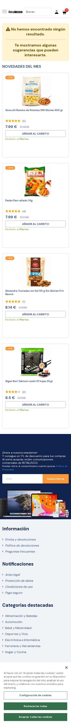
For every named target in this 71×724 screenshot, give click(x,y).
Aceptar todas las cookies (35, 717)
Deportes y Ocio (16, 634)
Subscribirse (55, 478)
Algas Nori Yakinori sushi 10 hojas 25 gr (29, 381)
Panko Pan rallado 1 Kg (19, 200)
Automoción (13, 622)
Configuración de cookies (35, 695)
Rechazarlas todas (35, 706)
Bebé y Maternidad (18, 628)
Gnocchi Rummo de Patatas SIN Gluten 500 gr (34, 110)
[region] (35, 693)
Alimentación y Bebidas (21, 616)
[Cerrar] (66, 667)
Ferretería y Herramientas (23, 646)
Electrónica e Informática (22, 640)
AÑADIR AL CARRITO (35, 133)
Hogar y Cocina (15, 652)
